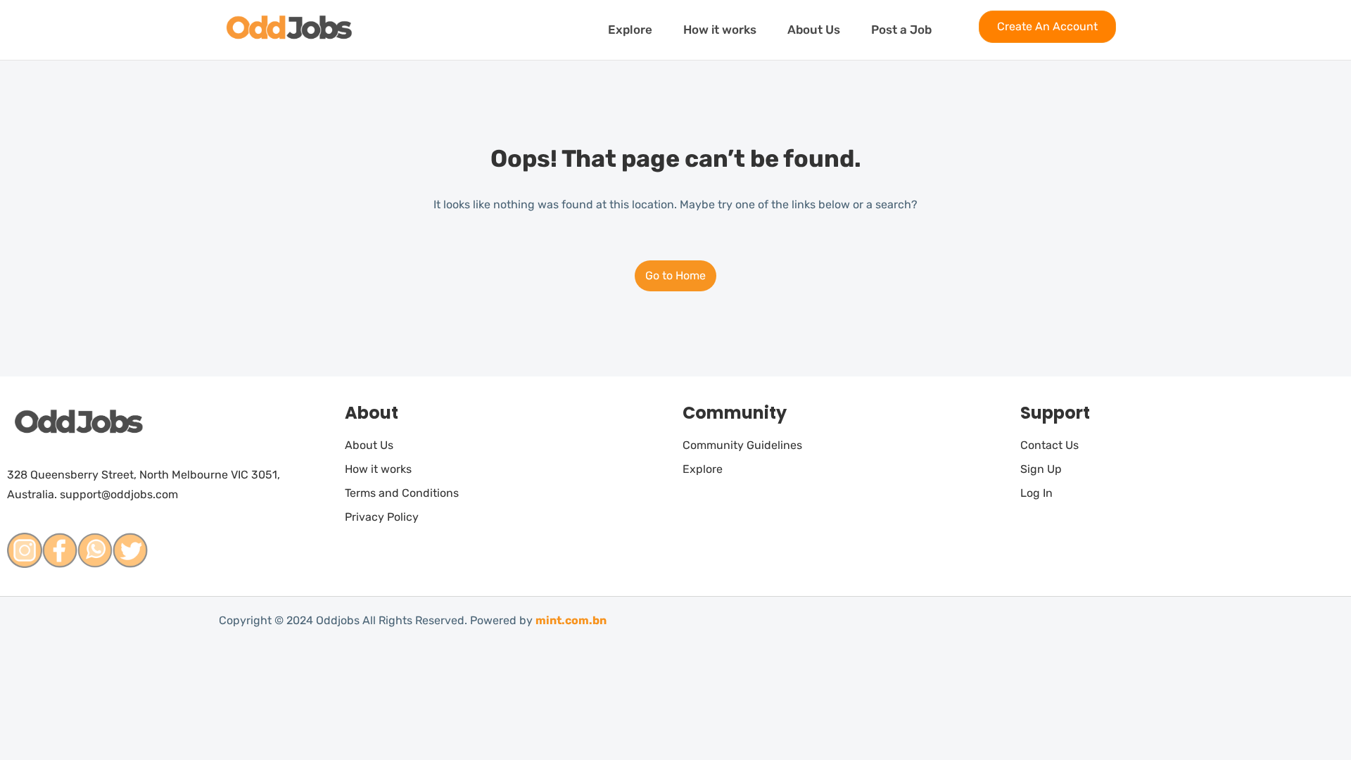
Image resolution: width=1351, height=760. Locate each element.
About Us (813, 30)
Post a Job (901, 30)
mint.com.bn (571, 620)
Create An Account (1047, 26)
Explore (630, 30)
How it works (719, 30)
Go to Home (675, 275)
